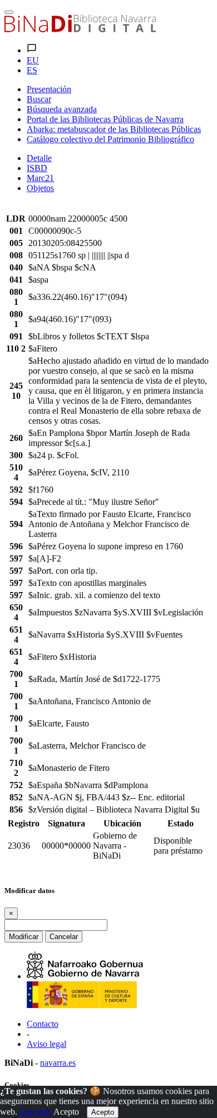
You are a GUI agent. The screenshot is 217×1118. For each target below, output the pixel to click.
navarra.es (58, 1062)
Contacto (42, 1024)
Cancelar (64, 936)
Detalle (39, 158)
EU (33, 60)
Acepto (66, 1111)
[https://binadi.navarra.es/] (80, 29)
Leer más (35, 1111)
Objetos (40, 188)
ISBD (37, 168)
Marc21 (40, 178)
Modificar (23, 936)
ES (32, 70)
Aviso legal (46, 1044)
